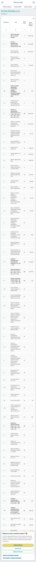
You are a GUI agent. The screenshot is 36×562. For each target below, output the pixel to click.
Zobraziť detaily (18, 551)
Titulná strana (7, 6)
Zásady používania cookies (11, 555)
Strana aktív (18, 6)
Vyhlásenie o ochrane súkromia (12, 558)
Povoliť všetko (18, 545)
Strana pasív (28, 6)
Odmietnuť (18, 548)
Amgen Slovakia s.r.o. (10, 11)
